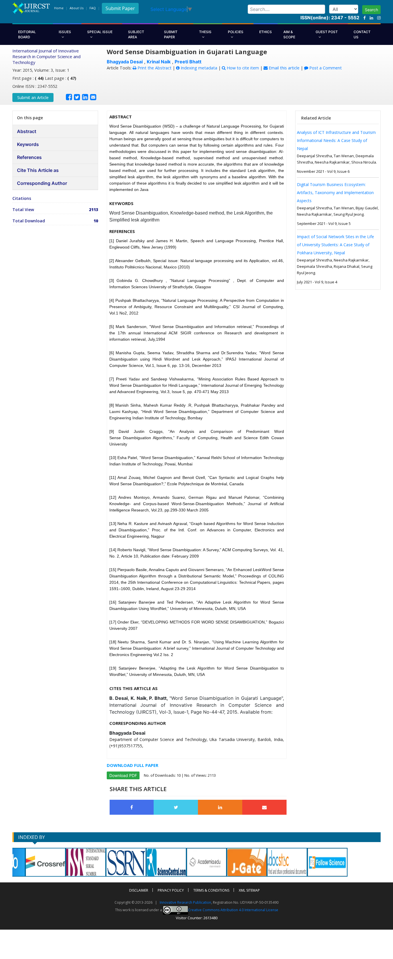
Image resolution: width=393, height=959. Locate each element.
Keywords (28, 144)
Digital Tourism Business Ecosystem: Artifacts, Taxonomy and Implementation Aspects (335, 192)
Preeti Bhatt (188, 62)
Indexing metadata (198, 68)
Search (371, 9)
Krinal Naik (159, 62)
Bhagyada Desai (125, 62)
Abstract (26, 131)
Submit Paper (120, 8)
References (29, 157)
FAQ (92, 8)
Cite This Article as (38, 170)
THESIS (205, 32)
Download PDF (123, 775)
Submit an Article (33, 97)
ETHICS (265, 32)
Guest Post (327, 32)
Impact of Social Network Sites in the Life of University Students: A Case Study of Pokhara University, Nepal (335, 244)
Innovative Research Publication (185, 902)
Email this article (283, 68)
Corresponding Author (42, 183)
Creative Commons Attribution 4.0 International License (233, 909)
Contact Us (362, 34)
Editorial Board (27, 34)
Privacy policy (171, 890)
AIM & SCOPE (289, 34)
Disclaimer (138, 890)
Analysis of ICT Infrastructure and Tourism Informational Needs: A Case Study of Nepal (336, 140)
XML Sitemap (249, 890)
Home (59, 8)
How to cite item (242, 68)
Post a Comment (325, 68)
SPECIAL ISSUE (99, 32)
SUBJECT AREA (136, 34)
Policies (235, 32)
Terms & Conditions (211, 890)
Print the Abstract (153, 68)
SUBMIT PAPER (171, 34)
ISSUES (65, 32)
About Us (76, 8)
